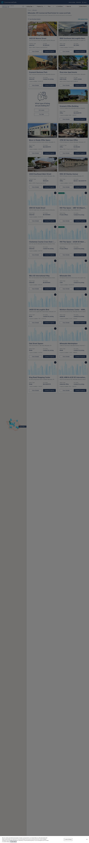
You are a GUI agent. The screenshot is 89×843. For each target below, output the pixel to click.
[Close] (86, 839)
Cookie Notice (13, 841)
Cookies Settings (68, 839)
